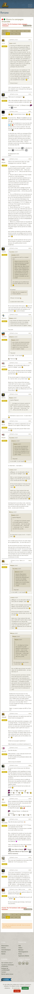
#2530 (30, 421)
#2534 (30, 747)
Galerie (3, 954)
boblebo (4, 751)
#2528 (30, 362)
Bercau (3, 397)
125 (29, 31)
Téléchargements (23, 952)
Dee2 (3, 873)
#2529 (30, 394)
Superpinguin (5, 564)
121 (12, 31)
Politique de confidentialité (5, 969)
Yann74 (3, 861)
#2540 (30, 889)
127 (8, 34)
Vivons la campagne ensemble (12, 20)
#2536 (30, 798)
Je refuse (17, 991)
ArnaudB (4, 717)
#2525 (30, 248)
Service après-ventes (7, 974)
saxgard (4, 252)
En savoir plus (16, 988)
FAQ (19, 945)
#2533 (30, 713)
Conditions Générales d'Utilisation (7, 965)
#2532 (30, 560)
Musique (20, 949)
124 (25, 31)
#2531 (30, 434)
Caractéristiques (6, 949)
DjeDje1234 (5, 97)
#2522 (30, 94)
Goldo (3, 424)
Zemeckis (4, 318)
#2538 (30, 857)
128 (12, 34)
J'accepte (25, 988)
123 (21, 31)
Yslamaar (11, 252)
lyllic (3, 43)
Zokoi (3, 115)
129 (16, 34)
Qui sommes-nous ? (7, 962)
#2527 (30, 333)
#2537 (30, 819)
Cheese (3, 802)
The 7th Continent (12, 24)
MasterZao (4, 822)
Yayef (10, 43)
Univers (3, 947)
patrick (4, 366)
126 (4, 34)
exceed (3, 769)
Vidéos (20, 947)
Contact (3, 972)
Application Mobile (23, 956)
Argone (3, 893)
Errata (20, 954)
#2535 (30, 765)
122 (16, 31)
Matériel (3, 952)
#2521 (30, 39)
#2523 (30, 111)
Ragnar (3, 162)
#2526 (30, 314)
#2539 (30, 870)
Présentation (5, 945)
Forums (4, 24)
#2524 (30, 158)
